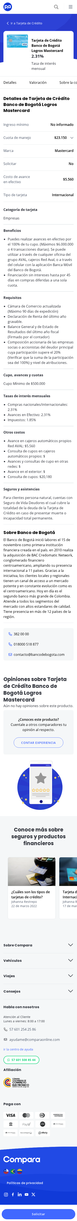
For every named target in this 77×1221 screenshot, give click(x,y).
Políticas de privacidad (25, 1183)
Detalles (9, 82)
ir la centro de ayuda (18, 1049)
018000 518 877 (26, 644)
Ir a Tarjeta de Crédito (26, 23)
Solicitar (38, 1214)
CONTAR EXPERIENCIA (38, 743)
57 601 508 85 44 (24, 1060)
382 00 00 (21, 634)
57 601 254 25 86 (22, 1029)
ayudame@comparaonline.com (34, 1039)
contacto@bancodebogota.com (39, 654)
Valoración (38, 82)
